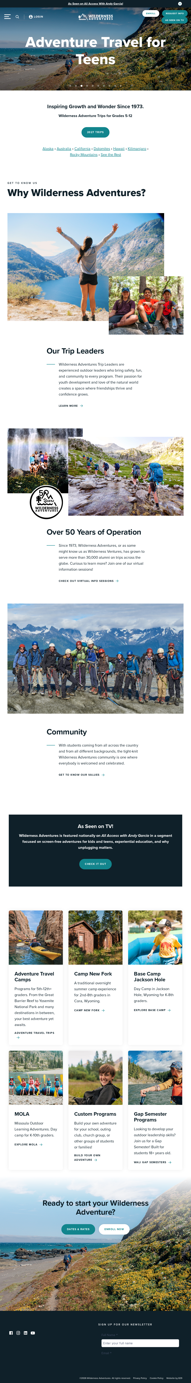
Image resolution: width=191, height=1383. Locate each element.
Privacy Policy (140, 1378)
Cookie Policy (156, 1378)
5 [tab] (93, 86)
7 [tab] (104, 86)
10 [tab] (121, 86)
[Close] (180, 4)
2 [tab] (76, 86)
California (82, 149)
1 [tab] (70, 86)
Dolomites (102, 149)
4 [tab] (87, 86)
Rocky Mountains (84, 155)
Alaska (48, 149)
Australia (64, 149)
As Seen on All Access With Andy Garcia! (95, 4)
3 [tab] (81, 86)
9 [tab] (115, 86)
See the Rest (111, 155)
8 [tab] (109, 86)
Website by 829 (174, 1378)
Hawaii (119, 149)
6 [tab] (98, 86)
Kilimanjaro (137, 149)
